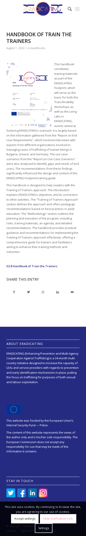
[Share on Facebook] (14, 292)
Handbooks (37, 48)
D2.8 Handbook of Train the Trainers (31, 266)
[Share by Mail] (72, 292)
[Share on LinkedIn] (57, 292)
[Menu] (77, 9)
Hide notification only (58, 519)
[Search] (67, 9)
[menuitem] (67, 9)
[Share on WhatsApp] (43, 292)
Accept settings (24, 519)
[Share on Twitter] (28, 292)
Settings (43, 528)
